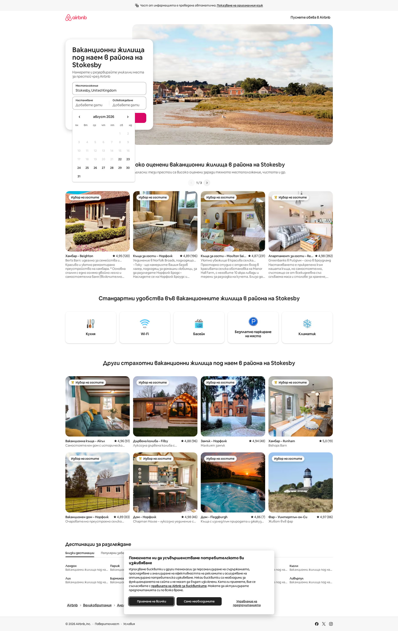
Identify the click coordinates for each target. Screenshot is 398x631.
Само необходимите (199, 601)
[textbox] (91, 104)
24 (79, 168)
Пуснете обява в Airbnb (310, 17)
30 (128, 168)
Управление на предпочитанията (247, 603)
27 (103, 168)
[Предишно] (191, 182)
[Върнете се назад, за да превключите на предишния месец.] (79, 117)
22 (120, 159)
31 (79, 176)
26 (95, 168)
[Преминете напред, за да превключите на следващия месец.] (127, 117)
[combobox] (109, 90)
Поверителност (107, 624)
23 (128, 159)
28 (111, 168)
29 (120, 168)
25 (87, 168)
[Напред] (206, 182)
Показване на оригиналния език (240, 5)
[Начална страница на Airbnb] (76, 17)
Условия (129, 624)
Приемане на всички (151, 601)
